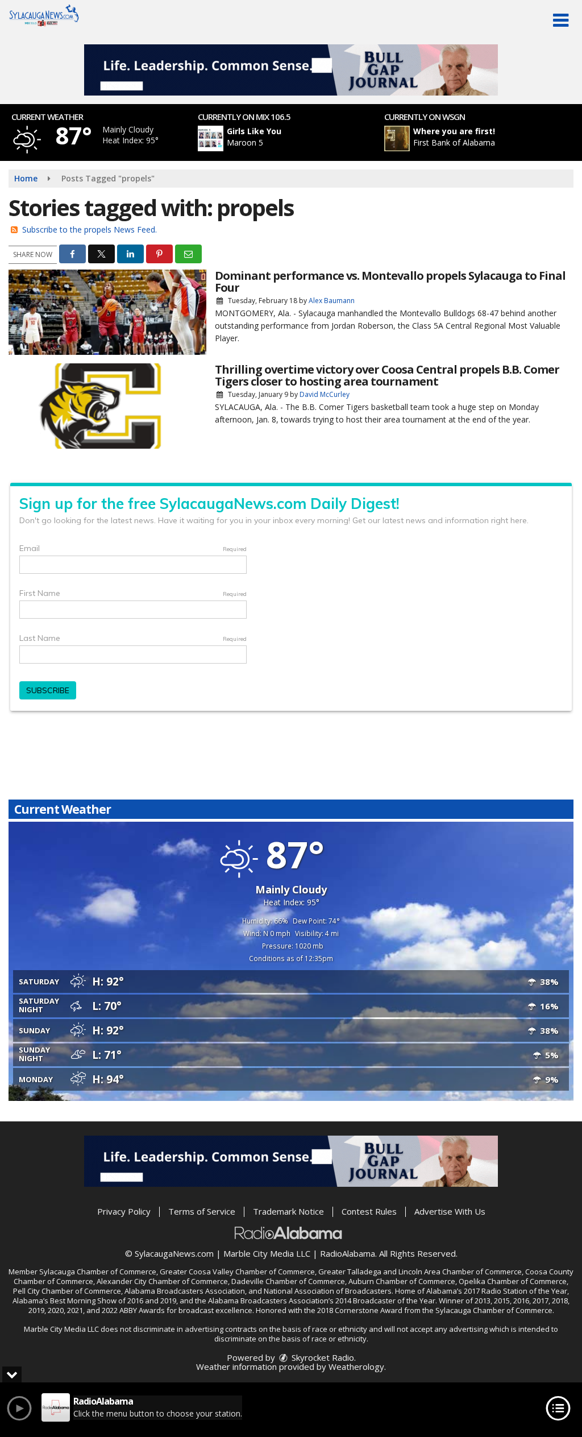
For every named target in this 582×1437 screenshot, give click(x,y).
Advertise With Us (449, 1211)
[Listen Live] (297, 138)
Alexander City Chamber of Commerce (162, 1281)
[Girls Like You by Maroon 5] (210, 138)
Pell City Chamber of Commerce (67, 1291)
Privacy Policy (124, 1211)
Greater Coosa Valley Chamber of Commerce (237, 1271)
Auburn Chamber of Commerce (401, 1281)
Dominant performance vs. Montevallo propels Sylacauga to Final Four (390, 281)
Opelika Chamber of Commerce (513, 1281)
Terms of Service (201, 1211)
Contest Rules (369, 1211)
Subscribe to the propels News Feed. (89, 229)
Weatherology (356, 1366)
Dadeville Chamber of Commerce (288, 1281)
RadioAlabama (347, 1253)
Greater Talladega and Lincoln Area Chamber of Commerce (420, 1271)
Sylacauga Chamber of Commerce (97, 1271)
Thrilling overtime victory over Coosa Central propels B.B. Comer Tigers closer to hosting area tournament (387, 375)
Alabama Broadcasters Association (184, 1291)
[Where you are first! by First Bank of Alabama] (397, 138)
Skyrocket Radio (321, 1357)
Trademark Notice (288, 1211)
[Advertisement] (291, 70)
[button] (560, 20)
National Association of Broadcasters (328, 1291)
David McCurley (325, 394)
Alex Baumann (332, 300)
